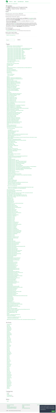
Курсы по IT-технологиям (10, 96)
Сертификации (21, 1)
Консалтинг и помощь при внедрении (12, 89)
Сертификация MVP (10, 300)
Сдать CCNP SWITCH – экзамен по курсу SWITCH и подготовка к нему (17, 195)
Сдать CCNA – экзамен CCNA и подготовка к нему (14, 193)
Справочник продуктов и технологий (12, 305)
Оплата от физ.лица (10, 75)
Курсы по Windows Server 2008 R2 (12, 97)
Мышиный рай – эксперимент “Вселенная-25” (14, 149)
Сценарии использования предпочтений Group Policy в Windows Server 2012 (18, 309)
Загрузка (26, 1)
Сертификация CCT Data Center (11, 213)
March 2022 (8, 326)
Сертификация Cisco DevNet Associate (12, 237)
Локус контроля (10, 147)
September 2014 (9, 377)
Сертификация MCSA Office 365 (11, 264)
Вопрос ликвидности (11, 136)
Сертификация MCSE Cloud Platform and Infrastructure (15, 272)
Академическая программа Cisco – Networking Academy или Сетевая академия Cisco (19, 67)
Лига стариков (10, 146)
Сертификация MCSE (10, 270)
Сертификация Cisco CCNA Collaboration (13, 222)
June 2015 (8, 368)
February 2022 (9, 327)
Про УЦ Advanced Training (11, 189)
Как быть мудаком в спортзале (12, 142)
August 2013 (8, 386)
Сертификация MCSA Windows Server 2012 (13, 268)
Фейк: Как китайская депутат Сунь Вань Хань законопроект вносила (18, 182)
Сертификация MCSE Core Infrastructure (13, 274)
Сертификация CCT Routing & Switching (12, 214)
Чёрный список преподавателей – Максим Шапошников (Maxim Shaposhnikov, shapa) (20, 187)
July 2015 (8, 367)
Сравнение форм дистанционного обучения (13, 306)
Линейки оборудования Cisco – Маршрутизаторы (14, 107)
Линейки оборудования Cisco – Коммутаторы (13, 106)
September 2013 (9, 385)
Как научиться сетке (11, 143)
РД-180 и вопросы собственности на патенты (14, 173)
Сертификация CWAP (10, 238)
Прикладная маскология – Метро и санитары (14, 164)
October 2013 (9, 384)
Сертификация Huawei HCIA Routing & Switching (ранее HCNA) (16, 246)
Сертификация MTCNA (10, 297)
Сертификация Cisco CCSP (11, 234)
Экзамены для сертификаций (11, 315)
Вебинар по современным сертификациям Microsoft (15, 78)
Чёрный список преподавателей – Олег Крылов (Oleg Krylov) (17, 188)
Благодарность (9, 71)
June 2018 (8, 348)
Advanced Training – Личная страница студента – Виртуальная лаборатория (18, 49)
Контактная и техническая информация (13, 90)
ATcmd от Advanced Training (11, 59)
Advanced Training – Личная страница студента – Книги (15, 53)
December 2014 (9, 374)
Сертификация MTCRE (10, 298)
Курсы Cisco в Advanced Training (11, 95)
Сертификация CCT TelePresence (11, 215)
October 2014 (9, 376)
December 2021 (9, 328)
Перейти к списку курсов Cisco (10, 35)
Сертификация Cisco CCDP (11, 217)
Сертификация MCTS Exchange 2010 (12, 288)
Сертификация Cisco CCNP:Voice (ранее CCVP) (13, 232)
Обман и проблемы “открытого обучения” (14, 153)
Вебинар (8, 76)
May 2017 (8, 357)
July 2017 (8, 355)
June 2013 (8, 388)
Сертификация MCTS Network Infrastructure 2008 (14, 291)
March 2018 (8, 351)
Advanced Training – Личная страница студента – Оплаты (15, 56)
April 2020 (8, 336)
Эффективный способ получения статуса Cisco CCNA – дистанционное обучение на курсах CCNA (21, 319)
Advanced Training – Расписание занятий (13, 63)
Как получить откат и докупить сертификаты (13, 88)
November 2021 (9, 329)
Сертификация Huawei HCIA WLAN (12, 252)
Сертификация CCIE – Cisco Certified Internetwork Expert (15, 203)
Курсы (15, 1)
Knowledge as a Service (10, 64)
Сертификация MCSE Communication (12, 273)
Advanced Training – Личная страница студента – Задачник (16, 52)
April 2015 (8, 370)
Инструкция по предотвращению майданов (14, 139)
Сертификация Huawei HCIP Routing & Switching (14, 253)
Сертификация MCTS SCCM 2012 (11, 292)
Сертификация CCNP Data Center (11, 30)
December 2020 (9, 333)
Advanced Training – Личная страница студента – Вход (15, 50)
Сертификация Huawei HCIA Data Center (13, 244)
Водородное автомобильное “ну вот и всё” (14, 135)
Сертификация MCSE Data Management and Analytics (14, 275)
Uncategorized (9, 395)
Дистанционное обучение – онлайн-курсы (13, 85)
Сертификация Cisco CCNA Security (12, 225)
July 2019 (8, 343)
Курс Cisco (8, 91)
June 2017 (8, 356)
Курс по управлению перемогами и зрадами (13, 94)
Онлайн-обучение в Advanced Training (12, 114)
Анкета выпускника (10, 68)
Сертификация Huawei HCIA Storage (12, 249)
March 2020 (8, 337)
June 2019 (8, 344)
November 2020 (9, 334)
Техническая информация (26, 404)
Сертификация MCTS (10, 285)
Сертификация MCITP (10, 256)
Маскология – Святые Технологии (13, 148)
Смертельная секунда (11, 175)
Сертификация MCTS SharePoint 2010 (12, 293)
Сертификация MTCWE (10, 299)
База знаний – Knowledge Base (11, 69)
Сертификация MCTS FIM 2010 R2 (12, 289)
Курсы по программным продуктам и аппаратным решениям (16, 101)
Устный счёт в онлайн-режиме (12, 180)
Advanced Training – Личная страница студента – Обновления (16, 55)
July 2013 (8, 387)
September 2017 (9, 353)
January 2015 (9, 373)
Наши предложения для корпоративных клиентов (14, 112)
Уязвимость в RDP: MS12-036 (12, 181)
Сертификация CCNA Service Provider (12, 206)
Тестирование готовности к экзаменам (12, 310)
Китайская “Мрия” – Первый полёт (13, 145)
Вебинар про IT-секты (10, 79)
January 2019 (9, 346)
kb (7, 393)
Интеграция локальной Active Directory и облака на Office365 (17, 140)
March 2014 (8, 379)
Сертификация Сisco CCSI (10, 301)
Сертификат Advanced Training (11, 196)
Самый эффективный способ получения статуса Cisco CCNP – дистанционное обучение (20, 192)
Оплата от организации (10, 74)
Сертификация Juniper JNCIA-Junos (12, 254)
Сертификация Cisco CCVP (11, 235)
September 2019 (9, 342)
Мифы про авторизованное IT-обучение (13, 109)
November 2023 (9, 324)
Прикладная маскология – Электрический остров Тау (16, 169)
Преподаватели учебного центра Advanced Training (14, 127)
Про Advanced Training (10, 404)
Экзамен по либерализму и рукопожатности (13, 314)
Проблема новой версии (11, 172)
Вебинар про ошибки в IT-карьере (12, 80)
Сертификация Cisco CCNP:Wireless (12, 233)
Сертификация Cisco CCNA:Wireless (12, 228)
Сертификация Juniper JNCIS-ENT (11, 255)
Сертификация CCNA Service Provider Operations (14, 207)
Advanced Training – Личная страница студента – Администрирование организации (19, 48)
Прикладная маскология (11, 159)
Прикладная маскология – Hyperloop (13, 160)
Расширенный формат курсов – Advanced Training (14, 190)
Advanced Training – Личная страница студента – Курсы (15, 54)
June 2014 (8, 378)
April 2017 (8, 358)
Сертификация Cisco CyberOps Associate (13, 236)
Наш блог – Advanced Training (11, 111)
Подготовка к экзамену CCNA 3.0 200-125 (13, 119)
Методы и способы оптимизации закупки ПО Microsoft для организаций (17, 108)
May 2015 (8, 369)
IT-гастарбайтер (10, 129)
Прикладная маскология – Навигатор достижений (15, 165)
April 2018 (8, 350)
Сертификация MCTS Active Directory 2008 (13, 286)
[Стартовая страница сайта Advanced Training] (7, 2)
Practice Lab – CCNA (10, 65)
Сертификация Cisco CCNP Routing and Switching (14, 230)
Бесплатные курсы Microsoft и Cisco (12, 70)
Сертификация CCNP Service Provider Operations (14, 212)
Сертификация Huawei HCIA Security (12, 248)
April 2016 (8, 363)
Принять (53, 411)
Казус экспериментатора (11, 141)
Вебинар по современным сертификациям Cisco (14, 77)
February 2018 (9, 352)
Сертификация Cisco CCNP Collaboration (13, 229)
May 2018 (8, 349)
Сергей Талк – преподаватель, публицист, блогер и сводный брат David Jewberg (20, 174)
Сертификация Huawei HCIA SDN (11, 247)
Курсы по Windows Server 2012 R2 (12, 98)
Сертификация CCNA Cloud (11, 204)
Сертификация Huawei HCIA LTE (11, 245)
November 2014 (9, 375)
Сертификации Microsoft (10, 201)
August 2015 (8, 366)
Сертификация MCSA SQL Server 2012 (12, 265)
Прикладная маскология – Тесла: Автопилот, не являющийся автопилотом (19, 167)
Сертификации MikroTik (10, 202)
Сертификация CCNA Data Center (12, 205)
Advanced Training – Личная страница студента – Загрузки (15, 51)
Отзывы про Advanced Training (11, 116)
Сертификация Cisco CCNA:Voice (11, 227)
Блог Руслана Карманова (11, 128)
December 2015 (9, 364)
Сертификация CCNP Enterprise (11, 210)
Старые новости (9, 396)
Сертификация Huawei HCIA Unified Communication (14, 250)
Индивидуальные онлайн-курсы (11, 87)
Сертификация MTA (10, 296)
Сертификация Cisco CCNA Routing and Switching (14, 224)
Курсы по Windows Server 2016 (11, 99)
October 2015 (9, 365)
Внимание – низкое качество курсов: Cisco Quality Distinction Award (18, 134)
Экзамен (8, 313)
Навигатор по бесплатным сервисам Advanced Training (15, 110)
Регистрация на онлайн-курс (11, 191)
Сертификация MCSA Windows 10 (12, 266)
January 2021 (9, 332)
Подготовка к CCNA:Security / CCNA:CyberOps (13, 117)
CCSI (15, 23)
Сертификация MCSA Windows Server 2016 (13, 269)
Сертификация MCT (10, 284)
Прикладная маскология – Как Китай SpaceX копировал (16, 163)
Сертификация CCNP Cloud (11, 208)
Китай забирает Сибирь (11, 144)
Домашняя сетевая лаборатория (12, 86)
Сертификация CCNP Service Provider (12, 211)
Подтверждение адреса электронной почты (13, 122)
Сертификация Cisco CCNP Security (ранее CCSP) (14, 231)
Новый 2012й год (10, 152)
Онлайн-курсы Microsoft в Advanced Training (13, 113)
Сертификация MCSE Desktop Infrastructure (13, 277)
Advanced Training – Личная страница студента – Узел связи (16, 58)
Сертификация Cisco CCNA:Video (11, 226)
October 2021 (9, 330)
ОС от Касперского (10, 154)
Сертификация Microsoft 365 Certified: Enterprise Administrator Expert (17, 295)
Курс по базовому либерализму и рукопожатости (14, 93)
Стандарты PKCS (9, 307)
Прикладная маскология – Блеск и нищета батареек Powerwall (17, 161)
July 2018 (8, 347)
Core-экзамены (31, 18)
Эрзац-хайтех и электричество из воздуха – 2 (14, 184)
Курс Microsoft (9, 92)
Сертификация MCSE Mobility (11, 279)
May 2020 (8, 335)
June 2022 (8, 325)
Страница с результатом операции (12, 308)
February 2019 (9, 345)
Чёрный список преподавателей (12, 185)
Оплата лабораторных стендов (11, 115)
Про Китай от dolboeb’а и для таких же (13, 171)
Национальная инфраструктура (12, 150)
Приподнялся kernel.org (11, 170)
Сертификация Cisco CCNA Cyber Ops (12, 223)
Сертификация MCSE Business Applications (13, 271)
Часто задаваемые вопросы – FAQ (12, 312)
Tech (7, 66)
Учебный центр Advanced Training (12, 311)
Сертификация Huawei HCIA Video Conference (13, 251)
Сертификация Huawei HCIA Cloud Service (13, 243)
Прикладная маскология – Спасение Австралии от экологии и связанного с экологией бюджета (22, 166)
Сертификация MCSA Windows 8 (11, 267)
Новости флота (10, 151)
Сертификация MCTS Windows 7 (11, 294)
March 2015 (8, 371)
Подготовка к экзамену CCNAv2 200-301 (13, 120)
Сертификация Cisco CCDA (11, 216)
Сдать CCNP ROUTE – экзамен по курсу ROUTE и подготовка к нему (17, 194)
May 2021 (8, 331)
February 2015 (9, 372)
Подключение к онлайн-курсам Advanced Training (14, 121)
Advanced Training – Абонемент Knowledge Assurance (15, 45)
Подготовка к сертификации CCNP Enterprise (13, 118)
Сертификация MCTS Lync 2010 (11, 290)
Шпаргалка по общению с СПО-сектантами (14, 183)
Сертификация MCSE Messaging (11, 278)
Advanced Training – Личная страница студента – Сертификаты (16, 57)
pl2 (7, 394)
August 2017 (8, 354)
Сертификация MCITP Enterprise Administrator (14, 257)
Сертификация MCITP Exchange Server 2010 (13, 258)
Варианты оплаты (9, 72)
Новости (11, 1)
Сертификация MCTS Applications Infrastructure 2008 (14, 287)
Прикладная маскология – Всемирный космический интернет (17, 162)
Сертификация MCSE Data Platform (12, 276)
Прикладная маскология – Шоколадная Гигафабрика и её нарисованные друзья (20, 168)
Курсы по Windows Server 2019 (11, 100)
